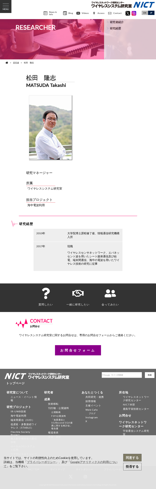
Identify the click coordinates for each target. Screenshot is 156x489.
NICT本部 (129, 404)
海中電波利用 (18, 415)
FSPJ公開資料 (58, 416)
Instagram (91, 417)
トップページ (15, 383)
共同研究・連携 (94, 396)
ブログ (92, 413)
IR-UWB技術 (18, 411)
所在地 (123, 392)
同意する (132, 458)
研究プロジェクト (19, 407)
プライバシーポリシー (41, 462)
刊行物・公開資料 (58, 408)
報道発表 (53, 432)
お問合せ (125, 415)
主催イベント (93, 405)
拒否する (132, 466)
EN (144, 12)
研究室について (17, 392)
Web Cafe (91, 409)
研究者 (16, 62)
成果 (47, 399)
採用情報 (90, 401)
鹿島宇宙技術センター (136, 408)
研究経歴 (115, 28)
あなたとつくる (92, 392)
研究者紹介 (117, 22)
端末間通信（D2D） (23, 419)
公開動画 (56, 412)
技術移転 (53, 403)
